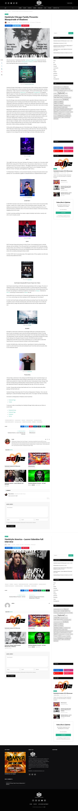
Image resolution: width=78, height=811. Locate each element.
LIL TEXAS (69, 110)
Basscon (66, 86)
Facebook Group (12, 410)
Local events (55, 590)
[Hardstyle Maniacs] (39, 3)
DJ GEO (70, 90)
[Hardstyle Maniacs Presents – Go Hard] (39, 476)
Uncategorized (56, 78)
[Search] (72, 8)
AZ (62, 609)
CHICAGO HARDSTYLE (9, 420)
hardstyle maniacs (58, 105)
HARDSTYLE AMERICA (58, 101)
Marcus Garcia (56, 172)
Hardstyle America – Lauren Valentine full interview (14, 484)
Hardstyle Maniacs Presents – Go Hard (37, 483)
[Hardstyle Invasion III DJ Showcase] (15, 459)
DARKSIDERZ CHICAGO (63, 90)
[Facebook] (2, 63)
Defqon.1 (38, 290)
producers (55, 73)
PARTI (29, 238)
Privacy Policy (63, 216)
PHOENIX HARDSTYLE (62, 634)
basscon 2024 (56, 88)
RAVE (60, 113)
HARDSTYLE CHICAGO (58, 103)
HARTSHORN (62, 108)
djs (54, 62)
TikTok (10, 416)
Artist (54, 60)
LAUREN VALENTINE (63, 110)
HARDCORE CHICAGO (64, 95)
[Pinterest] (2, 72)
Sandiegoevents (61, 115)
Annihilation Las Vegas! (10, 773)
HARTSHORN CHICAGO (68, 108)
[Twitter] (2, 66)
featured (23, 420)
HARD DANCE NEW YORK (58, 99)
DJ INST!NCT (29, 197)
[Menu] (5, 8)
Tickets (10, 402)
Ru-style (55, 115)
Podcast (55, 71)
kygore (58, 110)
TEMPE (62, 117)
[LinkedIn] (2, 69)
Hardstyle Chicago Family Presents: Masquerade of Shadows (66, 187)
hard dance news (67, 97)
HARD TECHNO (64, 107)
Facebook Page (12, 400)
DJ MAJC (55, 93)
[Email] (2, 75)
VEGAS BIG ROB (67, 117)
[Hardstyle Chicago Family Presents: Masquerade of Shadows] (27, 42)
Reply (48, 498)
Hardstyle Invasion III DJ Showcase (12, 466)
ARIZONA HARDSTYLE (57, 609)
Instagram (11, 414)
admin (9, 544)
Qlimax (26, 292)
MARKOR (56, 111)
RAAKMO (29, 325)
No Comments (28, 544)
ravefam (68, 113)
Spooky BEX (29, 279)
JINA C (55, 110)
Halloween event (29, 420)
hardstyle (65, 99)
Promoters (55, 75)
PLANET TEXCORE (70, 634)
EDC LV (8, 292)
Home (31, 804)
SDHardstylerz (32, 432)
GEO (66, 93)
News (54, 69)
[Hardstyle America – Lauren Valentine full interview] (15, 476)
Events (6, 14)
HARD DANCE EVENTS (58, 97)
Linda (9, 22)
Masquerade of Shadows (27, 61)
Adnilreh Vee (22, 92)
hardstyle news (67, 105)
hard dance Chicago (37, 420)
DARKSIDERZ (56, 90)
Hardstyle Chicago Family (31, 60)
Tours (54, 77)
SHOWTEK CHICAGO (57, 117)
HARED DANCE (56, 108)
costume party (17, 420)
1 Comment (33, 22)
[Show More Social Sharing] (31, 26)
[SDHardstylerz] (39, 459)
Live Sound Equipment (43, 804)
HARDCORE (56, 95)
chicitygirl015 (37, 92)
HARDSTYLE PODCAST (57, 107)
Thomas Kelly (29, 371)
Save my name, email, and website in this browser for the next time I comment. (22, 522)
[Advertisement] (63, 22)
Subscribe (69, 3)
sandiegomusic (68, 115)
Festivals (55, 66)
